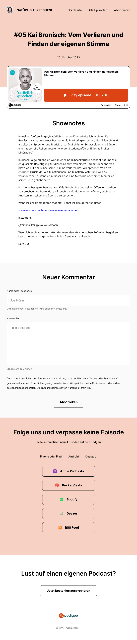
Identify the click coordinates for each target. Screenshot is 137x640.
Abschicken (69, 402)
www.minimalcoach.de (32, 210)
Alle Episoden (97, 10)
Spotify (72, 499)
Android (73, 456)
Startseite (75, 10)
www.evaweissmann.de (62, 210)
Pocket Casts (72, 485)
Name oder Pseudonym (19, 290)
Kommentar (13, 318)
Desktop (90, 456)
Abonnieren (122, 10)
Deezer (72, 513)
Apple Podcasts (72, 471)
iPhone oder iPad (51, 456)
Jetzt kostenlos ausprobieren (68, 590)
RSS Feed (72, 527)
